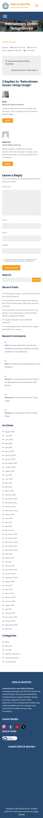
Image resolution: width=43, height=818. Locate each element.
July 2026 (8, 436)
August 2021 (9, 558)
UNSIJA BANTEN (20, 4)
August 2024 (10, 514)
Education (9, 646)
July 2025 (8, 475)
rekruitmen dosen (9, 42)
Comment (7, 187)
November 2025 (11, 463)
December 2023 (11, 534)
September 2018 (11, 625)
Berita (31, 47)
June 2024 (9, 518)
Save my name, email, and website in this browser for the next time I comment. (21, 260)
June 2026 (9, 440)
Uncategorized (10, 662)
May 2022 (8, 554)
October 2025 (10, 467)
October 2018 (10, 621)
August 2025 (9, 471)
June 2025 (9, 479)
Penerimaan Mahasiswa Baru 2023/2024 (18, 62)
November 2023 (11, 538)
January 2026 (10, 459)
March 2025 (9, 491)
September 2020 (11, 578)
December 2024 (11, 499)
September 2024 (11, 511)
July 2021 (8, 562)
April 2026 (8, 447)
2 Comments (30, 50)
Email (4, 232)
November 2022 (11, 546)
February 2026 (10, 455)
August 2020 (9, 581)
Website (5, 245)
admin (6, 47)
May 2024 (8, 522)
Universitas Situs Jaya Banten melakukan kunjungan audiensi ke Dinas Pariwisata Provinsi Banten (21, 348)
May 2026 (8, 443)
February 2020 (10, 597)
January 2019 (10, 613)
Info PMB (8, 650)
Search (6, 275)
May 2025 (8, 483)
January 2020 (10, 601)
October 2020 (10, 574)
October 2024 (10, 507)
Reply (7, 120)
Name (5, 220)
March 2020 (9, 593)
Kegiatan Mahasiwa (12, 654)
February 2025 (10, 495)
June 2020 (9, 589)
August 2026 (9, 432)
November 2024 (11, 503)
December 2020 (11, 570)
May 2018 (8, 629)
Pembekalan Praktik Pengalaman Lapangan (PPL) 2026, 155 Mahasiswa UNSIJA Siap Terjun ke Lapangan (20, 303)
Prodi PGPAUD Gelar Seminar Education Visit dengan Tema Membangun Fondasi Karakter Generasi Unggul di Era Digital (20, 313)
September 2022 (11, 550)
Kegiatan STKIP (13, 50)
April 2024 (8, 526)
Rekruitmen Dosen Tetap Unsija (23, 70)
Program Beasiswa (12, 658)
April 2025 (8, 487)
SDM (20, 50)
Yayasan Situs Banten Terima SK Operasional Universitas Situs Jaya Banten (22, 382)
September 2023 (11, 542)
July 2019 (8, 609)
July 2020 (8, 585)
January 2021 (10, 566)
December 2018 (11, 617)
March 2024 (9, 530)
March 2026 (9, 451)
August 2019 (9, 605)
